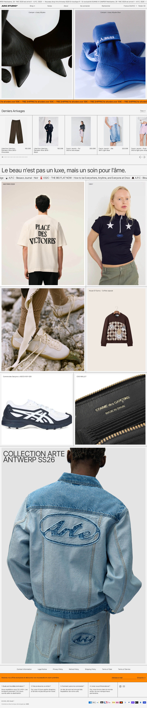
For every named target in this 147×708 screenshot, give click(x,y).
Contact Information (24, 669)
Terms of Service (124, 669)
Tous (142, 111)
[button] (106, 5)
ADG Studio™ (10, 701)
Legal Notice (42, 669)
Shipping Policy (90, 669)
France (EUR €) (129, 6)
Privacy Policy (58, 669)
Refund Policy (74, 669)
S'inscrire (140, 678)
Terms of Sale (107, 669)
